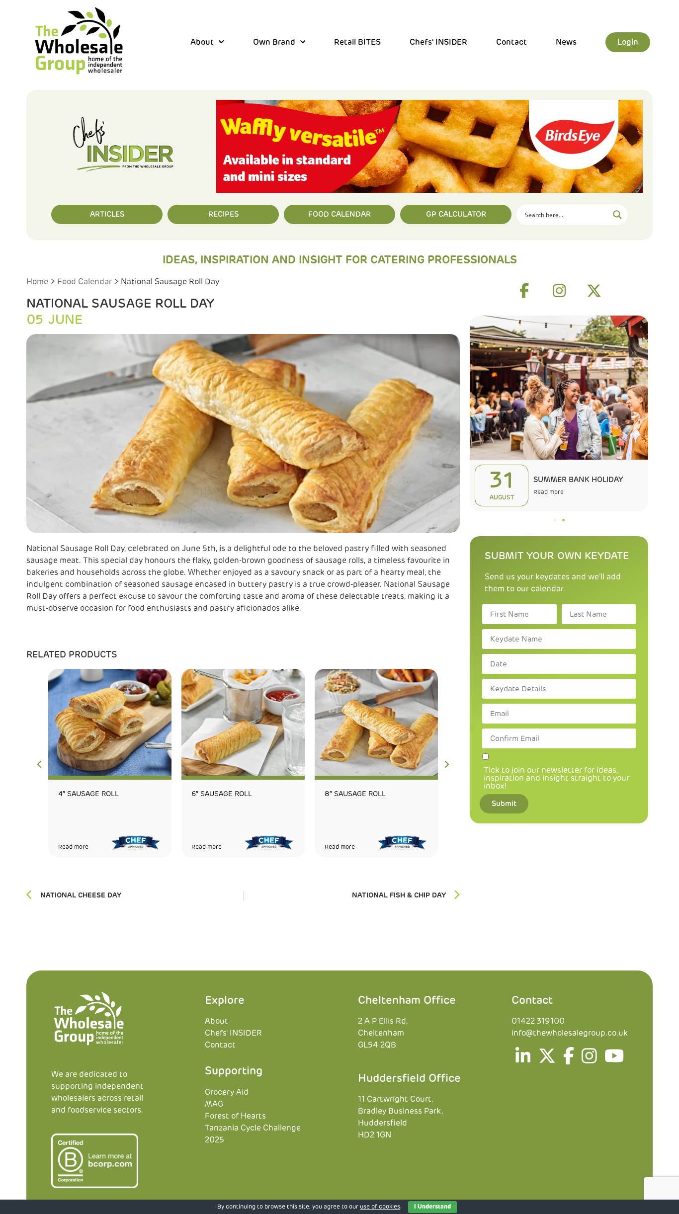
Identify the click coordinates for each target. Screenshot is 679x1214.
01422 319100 (538, 1021)
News (566, 42)
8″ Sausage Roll (355, 794)
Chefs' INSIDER (438, 42)
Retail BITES (357, 42)
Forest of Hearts (235, 1116)
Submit (504, 804)
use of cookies (380, 1207)
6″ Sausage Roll (221, 794)
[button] (555, 520)
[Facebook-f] (524, 291)
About (216, 1021)
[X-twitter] (594, 291)
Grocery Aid (227, 1092)
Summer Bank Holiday (578, 480)
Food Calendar (84, 282)
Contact (511, 42)
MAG (214, 1104)
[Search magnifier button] (617, 214)
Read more (73, 847)
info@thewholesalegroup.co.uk (569, 1033)
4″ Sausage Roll (88, 794)
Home (37, 282)
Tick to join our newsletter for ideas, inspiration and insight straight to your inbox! (556, 778)
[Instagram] (559, 291)
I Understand (432, 1207)
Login (627, 42)
